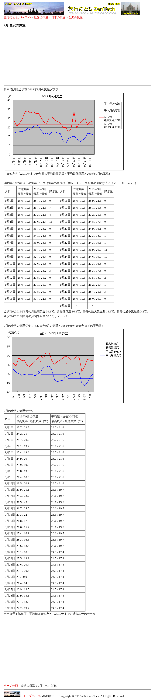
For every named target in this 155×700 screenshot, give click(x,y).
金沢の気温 (75, 17)
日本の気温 (58, 17)
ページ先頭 (11, 685)
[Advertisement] (77, 57)
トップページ (30, 696)
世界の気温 (41, 17)
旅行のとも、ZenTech (17, 17)
